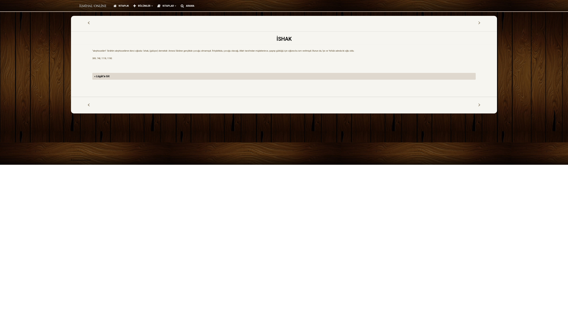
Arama (189, 5)
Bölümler (143, 5)
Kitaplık (123, 5)
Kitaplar (168, 5)
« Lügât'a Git (102, 76)
